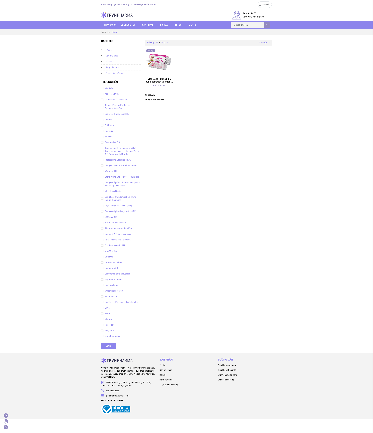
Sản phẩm (147, 25)
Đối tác (164, 25)
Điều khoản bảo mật (227, 370)
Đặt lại (108, 346)
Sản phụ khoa (112, 56)
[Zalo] (13, 421)
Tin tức (177, 25)
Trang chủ (110, 25)
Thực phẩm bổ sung (115, 73)
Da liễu (109, 61)
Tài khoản (265, 4)
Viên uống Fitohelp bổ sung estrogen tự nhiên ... (159, 80)
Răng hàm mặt (112, 67)
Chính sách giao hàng (227, 375)
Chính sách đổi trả (226, 380)
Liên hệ (192, 25)
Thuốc (108, 50)
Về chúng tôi (128, 25)
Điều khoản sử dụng (227, 365)
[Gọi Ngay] (13, 427)
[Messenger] (13, 415)
